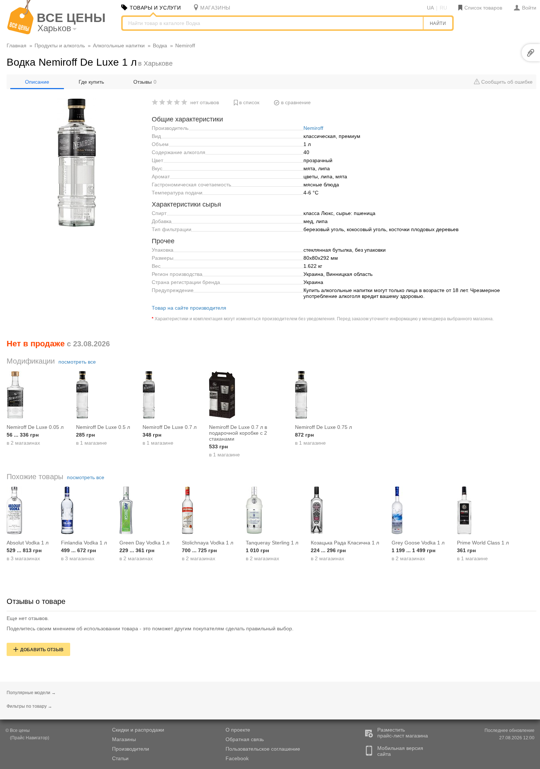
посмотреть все (77, 362)
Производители (130, 749)
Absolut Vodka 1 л (27, 543)
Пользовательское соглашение (263, 749)
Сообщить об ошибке (506, 82)
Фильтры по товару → (29, 706)
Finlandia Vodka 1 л (84, 543)
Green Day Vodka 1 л (144, 543)
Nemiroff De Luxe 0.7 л (170, 427)
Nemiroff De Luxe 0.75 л (323, 427)
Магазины (124, 739)
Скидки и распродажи (138, 730)
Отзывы (144, 82)
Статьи (120, 758)
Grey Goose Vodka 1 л (418, 543)
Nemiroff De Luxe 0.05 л (35, 427)
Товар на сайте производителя (189, 308)
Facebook (237, 758)
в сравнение (296, 102)
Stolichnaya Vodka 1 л (207, 543)
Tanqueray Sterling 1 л (272, 543)
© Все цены (18, 730)
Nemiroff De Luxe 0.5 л (103, 427)
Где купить (91, 82)
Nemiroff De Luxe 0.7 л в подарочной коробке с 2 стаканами (238, 433)
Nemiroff (313, 128)
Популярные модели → (31, 692)
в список (249, 102)
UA (430, 8)
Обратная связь (245, 739)
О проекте (238, 730)
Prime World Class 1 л (483, 543)
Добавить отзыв (42, 649)
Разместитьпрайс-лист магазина (402, 733)
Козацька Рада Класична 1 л (345, 543)
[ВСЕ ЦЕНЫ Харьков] (20, 33)
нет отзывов (204, 102)
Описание (37, 82)
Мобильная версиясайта (400, 751)
